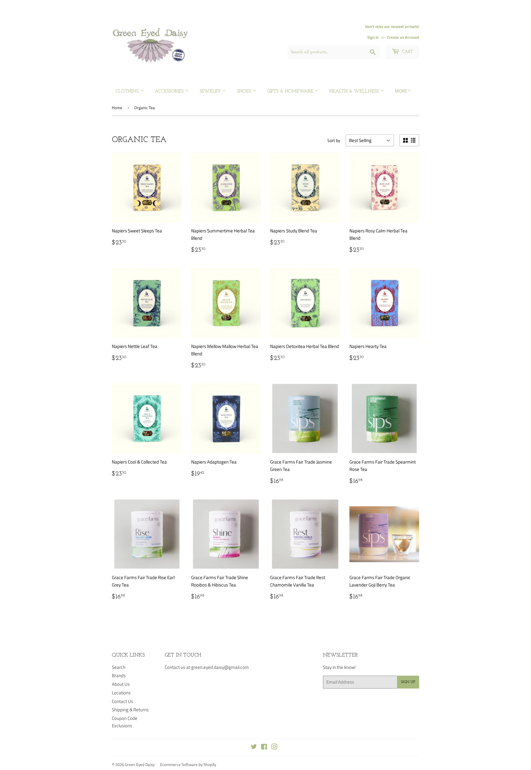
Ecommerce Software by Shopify (188, 764)
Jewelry (210, 91)
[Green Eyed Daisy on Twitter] (254, 747)
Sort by (333, 140)
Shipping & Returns (130, 709)
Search (118, 667)
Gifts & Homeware (291, 91)
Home (117, 108)
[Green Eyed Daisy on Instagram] (274, 747)
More (401, 90)
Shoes (245, 91)
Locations (121, 692)
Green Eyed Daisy (140, 764)
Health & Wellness (354, 91)
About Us (121, 684)
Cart (407, 51)
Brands (119, 675)
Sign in (373, 37)
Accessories (170, 91)
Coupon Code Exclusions (124, 722)
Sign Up (408, 682)
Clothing (128, 91)
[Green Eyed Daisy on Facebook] (264, 747)
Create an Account (403, 37)
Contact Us (122, 701)
